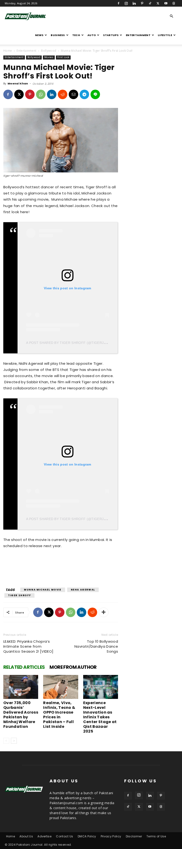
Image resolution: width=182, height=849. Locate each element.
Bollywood (48, 51)
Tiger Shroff (19, 595)
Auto (91, 35)
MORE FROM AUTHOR (73, 667)
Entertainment (138, 35)
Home (7, 51)
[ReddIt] (62, 94)
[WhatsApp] (41, 94)
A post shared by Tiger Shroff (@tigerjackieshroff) (77, 343)
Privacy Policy (111, 836)
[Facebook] (118, 3)
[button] (171, 16)
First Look (63, 57)
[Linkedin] (134, 3)
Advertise (44, 836)
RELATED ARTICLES (24, 667)
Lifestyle (165, 35)
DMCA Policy (87, 836)
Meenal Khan (18, 83)
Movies (48, 57)
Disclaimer (134, 836)
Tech (76, 35)
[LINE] (95, 94)
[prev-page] (6, 741)
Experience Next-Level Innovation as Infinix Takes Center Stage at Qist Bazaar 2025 (100, 717)
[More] (104, 612)
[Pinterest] (142, 3)
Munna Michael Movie (42, 589)
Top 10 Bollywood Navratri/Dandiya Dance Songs (96, 646)
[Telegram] (84, 94)
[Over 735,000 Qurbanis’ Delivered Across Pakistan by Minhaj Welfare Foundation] (20, 687)
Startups (110, 35)
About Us (26, 836)
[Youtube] (165, 3)
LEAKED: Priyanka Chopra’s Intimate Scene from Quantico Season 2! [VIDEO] (28, 646)
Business (58, 35)
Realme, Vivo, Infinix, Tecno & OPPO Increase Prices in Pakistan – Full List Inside (59, 714)
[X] (157, 3)
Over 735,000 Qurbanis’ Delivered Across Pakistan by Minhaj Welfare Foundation (20, 714)
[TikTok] (150, 3)
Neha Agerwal (83, 589)
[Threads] (173, 3)
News (39, 35)
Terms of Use (156, 836)
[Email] (73, 94)
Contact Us (64, 836)
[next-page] (14, 741)
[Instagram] (126, 3)
